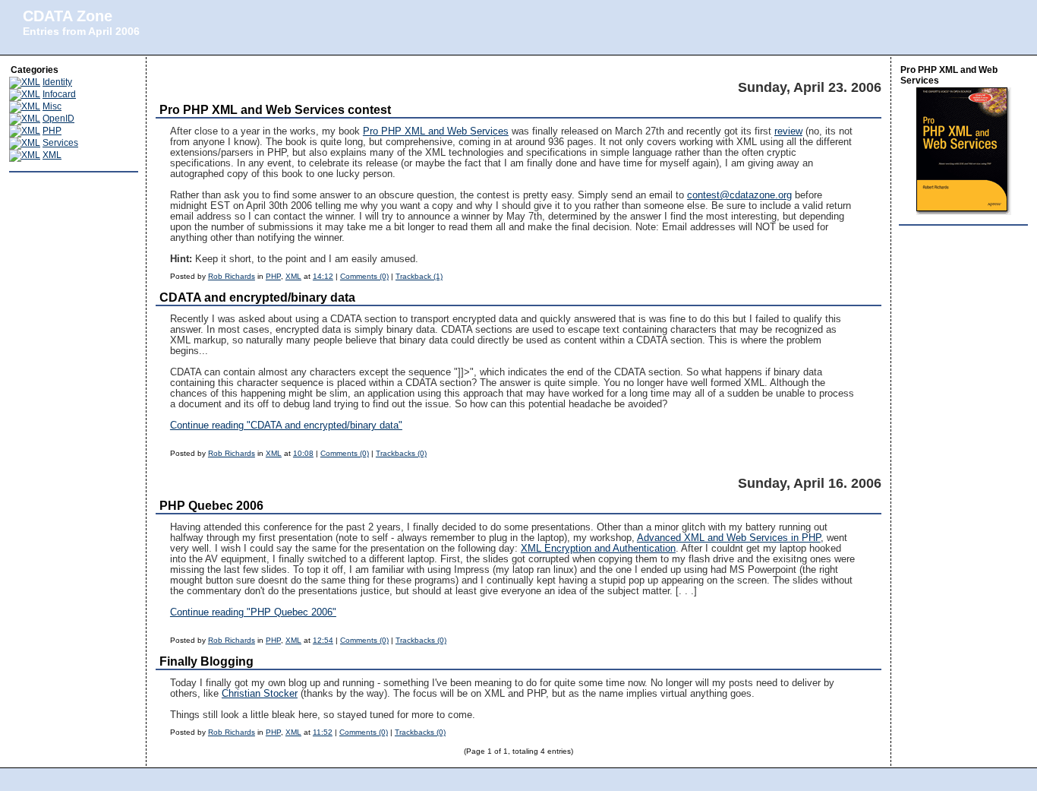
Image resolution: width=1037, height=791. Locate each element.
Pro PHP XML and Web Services (436, 131)
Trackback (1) (419, 276)
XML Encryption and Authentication (598, 548)
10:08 (303, 453)
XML (52, 155)
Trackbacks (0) (401, 453)
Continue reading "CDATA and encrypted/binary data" (286, 425)
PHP (52, 130)
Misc (52, 106)
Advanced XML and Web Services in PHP (729, 538)
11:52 (323, 732)
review (788, 131)
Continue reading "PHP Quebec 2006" (253, 612)
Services (60, 143)
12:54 (323, 640)
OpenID (58, 118)
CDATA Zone (67, 16)
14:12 (323, 276)
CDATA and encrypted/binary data (257, 297)
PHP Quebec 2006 (211, 505)
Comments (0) (364, 276)
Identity (57, 82)
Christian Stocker (260, 693)
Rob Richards (231, 276)
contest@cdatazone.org (739, 195)
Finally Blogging (206, 661)
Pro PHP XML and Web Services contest (275, 109)
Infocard (59, 94)
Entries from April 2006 (81, 31)
